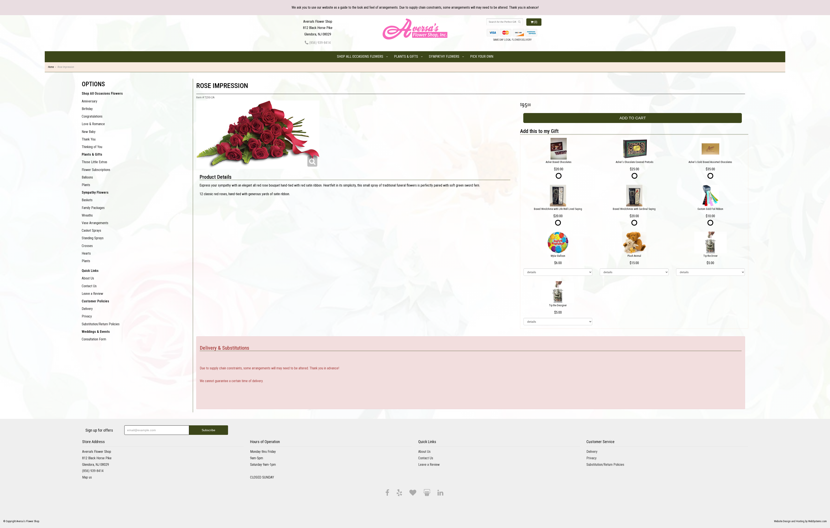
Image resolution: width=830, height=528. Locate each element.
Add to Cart (632, 118)
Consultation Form (94, 339)
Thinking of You (92, 147)
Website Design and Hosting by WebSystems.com (800, 521)
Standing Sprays (93, 238)
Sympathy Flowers (444, 56)
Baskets (87, 200)
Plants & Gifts (406, 56)
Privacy (87, 316)
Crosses (87, 246)
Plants (86, 185)
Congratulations (92, 116)
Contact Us (89, 286)
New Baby (89, 132)
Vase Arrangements (95, 223)
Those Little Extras (94, 162)
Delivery (87, 309)
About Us (88, 278)
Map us (87, 477)
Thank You (89, 139)
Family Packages (93, 208)
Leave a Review (92, 294)
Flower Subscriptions (96, 170)
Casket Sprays (91, 230)
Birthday (87, 109)
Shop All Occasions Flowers (360, 56)
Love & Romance (93, 124)
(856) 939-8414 (319, 43)
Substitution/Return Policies (101, 324)
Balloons (87, 177)
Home (51, 67)
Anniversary (89, 101)
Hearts (86, 253)
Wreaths (87, 215)
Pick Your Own (481, 56)
